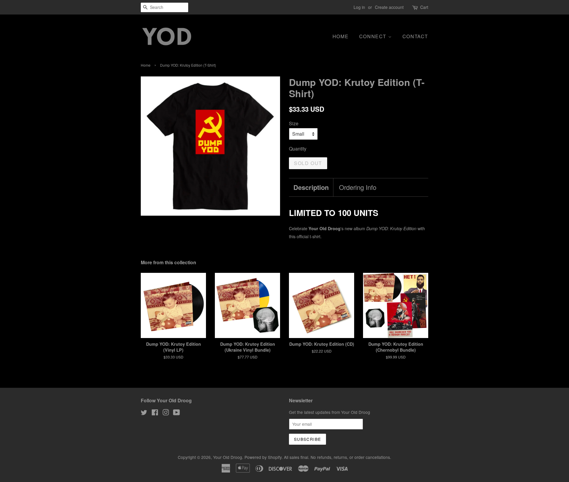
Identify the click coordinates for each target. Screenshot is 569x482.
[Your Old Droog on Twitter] (144, 413)
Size (293, 123)
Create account (389, 7)
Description (311, 187)
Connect (373, 36)
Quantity (297, 148)
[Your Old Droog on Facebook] (154, 413)
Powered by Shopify (263, 457)
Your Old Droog (227, 457)
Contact (415, 36)
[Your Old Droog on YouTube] (176, 413)
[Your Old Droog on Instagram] (165, 413)
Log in (359, 7)
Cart (424, 7)
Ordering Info (357, 187)
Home (341, 36)
